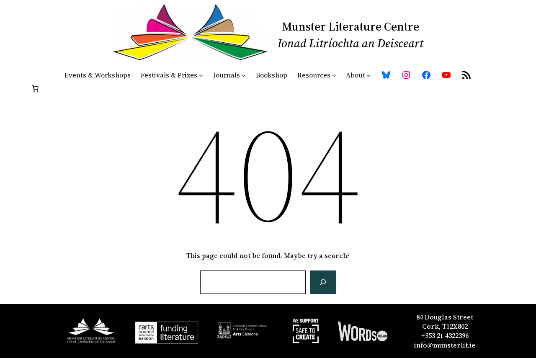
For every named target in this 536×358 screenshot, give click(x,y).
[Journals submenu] (244, 75)
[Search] (323, 282)
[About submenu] (369, 75)
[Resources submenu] (334, 75)
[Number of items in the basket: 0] (35, 88)
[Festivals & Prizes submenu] (201, 75)
